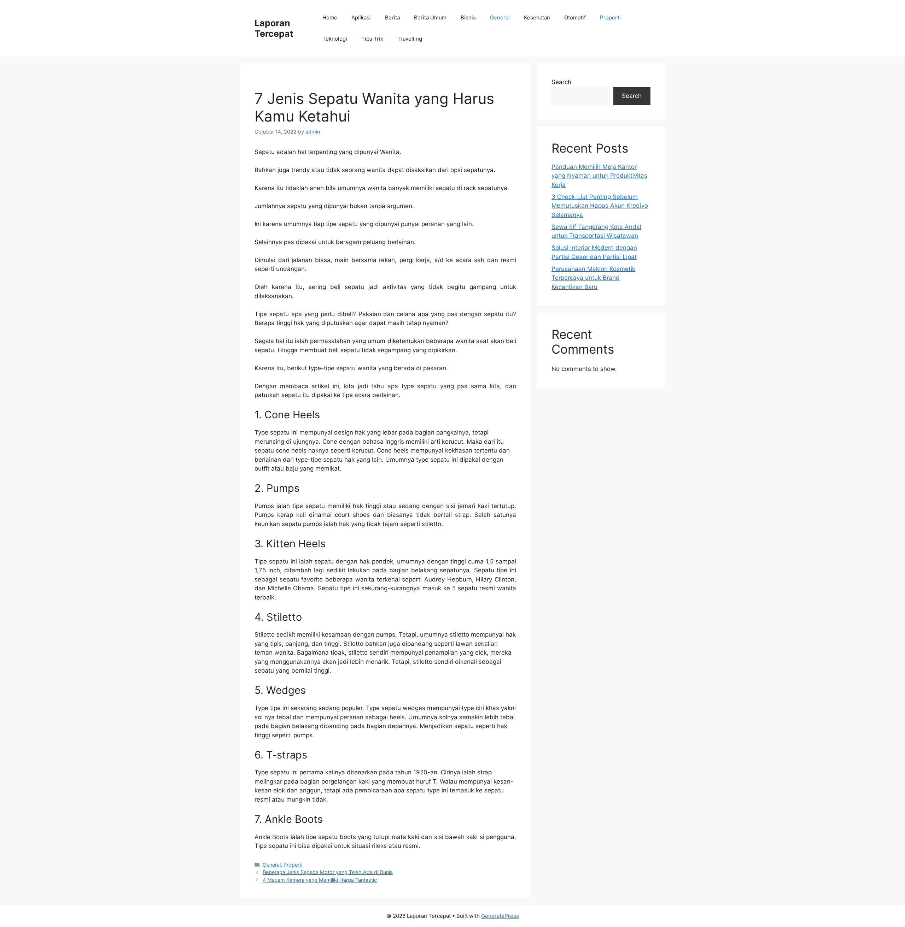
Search (561, 81)
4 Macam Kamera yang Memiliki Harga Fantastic (320, 880)
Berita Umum (430, 17)
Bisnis (468, 17)
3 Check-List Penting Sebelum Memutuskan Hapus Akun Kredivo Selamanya (599, 205)
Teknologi (334, 38)
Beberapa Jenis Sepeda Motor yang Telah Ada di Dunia (328, 872)
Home (329, 17)
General (500, 17)
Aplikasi (361, 17)
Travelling (409, 38)
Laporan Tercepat (274, 28)
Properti (610, 17)
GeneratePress (500, 916)
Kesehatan (537, 17)
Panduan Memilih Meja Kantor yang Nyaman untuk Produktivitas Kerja (599, 175)
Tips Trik (372, 38)
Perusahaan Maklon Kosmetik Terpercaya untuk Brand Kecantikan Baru (593, 277)
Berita (392, 17)
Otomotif (575, 17)
